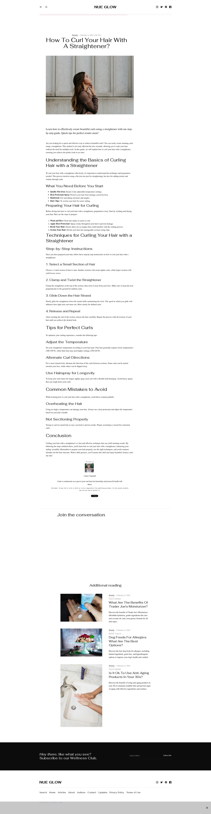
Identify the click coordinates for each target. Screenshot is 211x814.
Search (43, 792)
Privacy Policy (116, 792)
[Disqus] (105, 548)
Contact (92, 792)
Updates (102, 792)
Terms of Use (133, 792)
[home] (105, 7)
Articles (62, 792)
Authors (81, 792)
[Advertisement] (90, 27)
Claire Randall (90, 476)
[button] (41, 7)
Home (52, 792)
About (71, 792)
